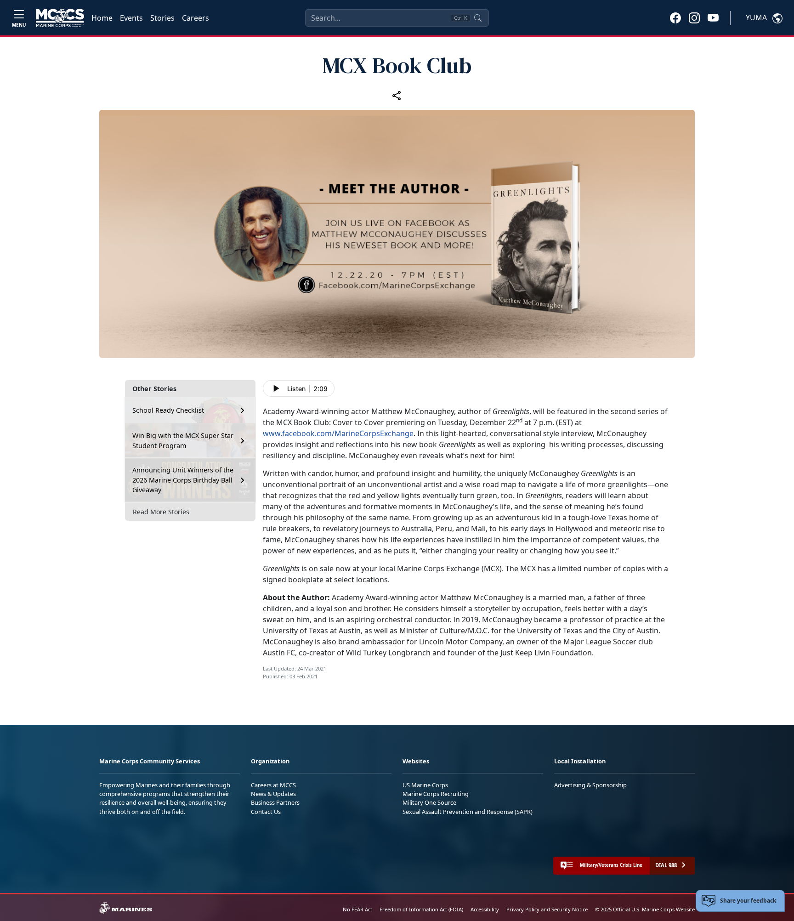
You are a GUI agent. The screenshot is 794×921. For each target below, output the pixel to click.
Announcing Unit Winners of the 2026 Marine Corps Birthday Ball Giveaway (182, 480)
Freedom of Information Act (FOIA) (421, 909)
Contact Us (266, 811)
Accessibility (485, 909)
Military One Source (429, 802)
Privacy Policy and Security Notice (547, 909)
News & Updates (273, 794)
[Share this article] (397, 95)
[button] (675, 17)
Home (102, 18)
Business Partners (275, 802)
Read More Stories (161, 511)
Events (131, 18)
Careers (195, 18)
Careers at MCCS (273, 785)
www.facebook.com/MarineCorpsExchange (338, 433)
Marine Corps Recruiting (436, 794)
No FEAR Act (357, 909)
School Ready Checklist (168, 410)
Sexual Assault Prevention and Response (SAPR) (468, 811)
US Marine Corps (425, 785)
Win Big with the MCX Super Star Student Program (182, 440)
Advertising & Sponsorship (590, 785)
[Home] (60, 17)
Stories (162, 18)
